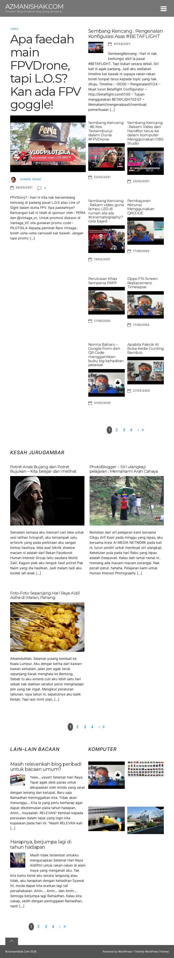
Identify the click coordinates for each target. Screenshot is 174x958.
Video (14, 28)
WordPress (125, 951)
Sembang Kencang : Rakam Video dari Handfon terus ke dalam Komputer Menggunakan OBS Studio (145, 132)
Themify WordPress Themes (151, 951)
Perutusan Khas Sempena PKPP (102, 280)
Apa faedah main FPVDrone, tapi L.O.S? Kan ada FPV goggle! (45, 72)
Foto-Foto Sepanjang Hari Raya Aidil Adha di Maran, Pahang (45, 595)
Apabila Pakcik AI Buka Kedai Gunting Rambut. (145, 348)
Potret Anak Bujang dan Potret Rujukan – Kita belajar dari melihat (43, 469)
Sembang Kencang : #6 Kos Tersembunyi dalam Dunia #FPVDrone (105, 130)
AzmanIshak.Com (18, 951)
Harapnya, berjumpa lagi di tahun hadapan (40, 844)
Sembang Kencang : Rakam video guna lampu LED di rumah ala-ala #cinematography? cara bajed (106, 210)
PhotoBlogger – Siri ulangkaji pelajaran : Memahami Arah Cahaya (124, 469)
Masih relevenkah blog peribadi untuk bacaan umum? (45, 766)
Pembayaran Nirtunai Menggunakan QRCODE (140, 206)
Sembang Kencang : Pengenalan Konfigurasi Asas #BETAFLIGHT (125, 33)
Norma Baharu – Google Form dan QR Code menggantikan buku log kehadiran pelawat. (106, 354)
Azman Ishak (30, 179)
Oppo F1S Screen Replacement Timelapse (142, 282)
